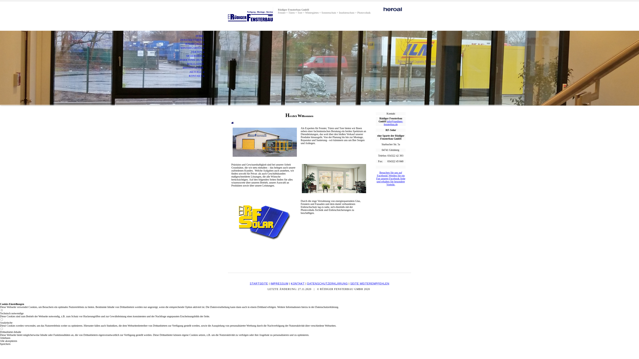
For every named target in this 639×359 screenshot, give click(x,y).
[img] (250, 16)
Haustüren (193, 44)
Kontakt (195, 75)
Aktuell (195, 71)
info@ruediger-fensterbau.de (393, 123)
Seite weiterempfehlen (369, 283)
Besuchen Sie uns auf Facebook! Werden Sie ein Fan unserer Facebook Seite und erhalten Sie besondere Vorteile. (390, 178)
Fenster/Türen (191, 40)
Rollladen (195, 63)
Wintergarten (191, 48)
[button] (169, 338)
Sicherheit (194, 56)
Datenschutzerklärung (327, 283)
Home (200, 36)
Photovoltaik (193, 67)
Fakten (196, 52)
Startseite (259, 283)
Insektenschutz (192, 60)
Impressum (279, 283)
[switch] (1, 310)
